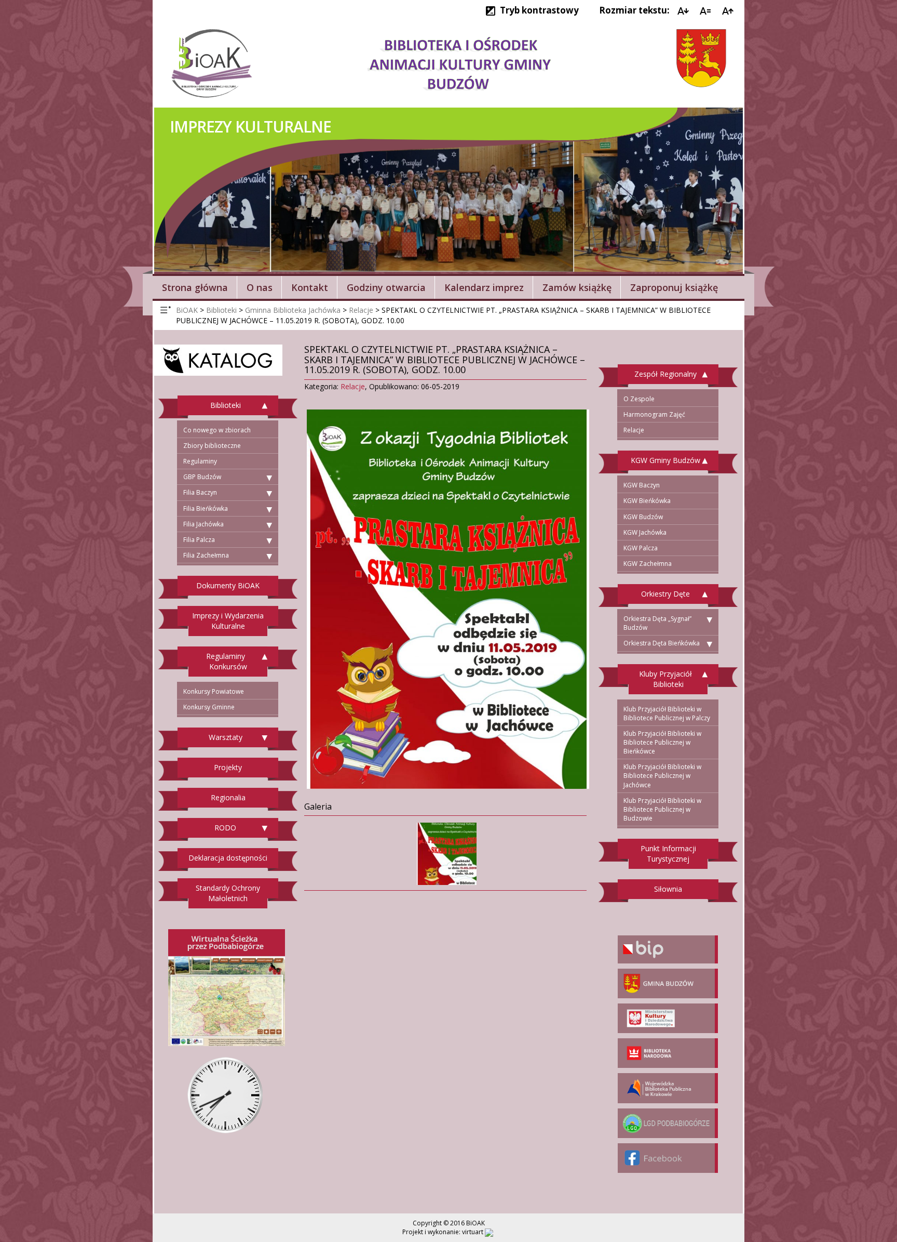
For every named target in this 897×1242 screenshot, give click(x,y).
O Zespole (639, 398)
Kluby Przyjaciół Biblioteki (665, 679)
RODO (225, 828)
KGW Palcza (640, 548)
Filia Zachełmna (206, 555)
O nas (260, 287)
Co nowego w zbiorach (217, 430)
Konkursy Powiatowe (213, 691)
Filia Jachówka (203, 524)
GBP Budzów (202, 476)
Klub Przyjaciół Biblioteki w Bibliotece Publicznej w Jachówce (662, 775)
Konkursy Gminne (209, 707)
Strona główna (195, 287)
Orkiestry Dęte (665, 594)
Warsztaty (225, 737)
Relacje (353, 386)
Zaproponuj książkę (674, 287)
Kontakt (309, 287)
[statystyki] (489, 1231)
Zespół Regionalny (665, 374)
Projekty (228, 767)
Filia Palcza (199, 539)
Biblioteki (225, 405)
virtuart (472, 1231)
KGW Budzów (643, 516)
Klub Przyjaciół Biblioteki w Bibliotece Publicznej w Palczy (666, 713)
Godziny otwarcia (386, 287)
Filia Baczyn (200, 492)
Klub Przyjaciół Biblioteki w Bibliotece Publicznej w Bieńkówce (662, 742)
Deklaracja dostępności (227, 858)
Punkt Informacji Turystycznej (668, 853)
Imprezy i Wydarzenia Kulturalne (228, 621)
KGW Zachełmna (647, 563)
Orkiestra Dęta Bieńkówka (661, 643)
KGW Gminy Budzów (665, 460)
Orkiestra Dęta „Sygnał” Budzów (657, 623)
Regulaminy (200, 461)
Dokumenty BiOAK (228, 585)
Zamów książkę (576, 287)
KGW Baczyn (641, 485)
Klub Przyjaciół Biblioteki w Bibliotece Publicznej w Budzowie (662, 809)
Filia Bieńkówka (205, 508)
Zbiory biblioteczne (212, 445)
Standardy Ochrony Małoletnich (228, 893)
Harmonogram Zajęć (654, 414)
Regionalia (228, 797)
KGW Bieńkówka (647, 500)
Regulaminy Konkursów (226, 661)
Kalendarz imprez (484, 287)
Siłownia (668, 889)
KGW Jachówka (645, 532)
